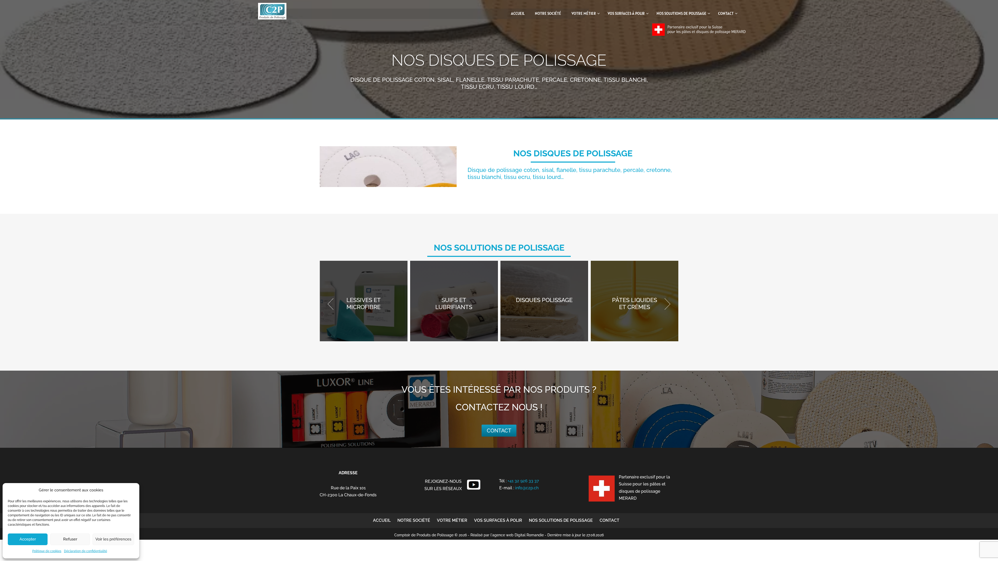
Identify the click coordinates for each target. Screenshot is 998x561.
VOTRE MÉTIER (452, 520)
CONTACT (609, 520)
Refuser (70, 539)
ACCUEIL (382, 520)
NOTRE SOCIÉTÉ (413, 520)
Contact (499, 431)
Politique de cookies (46, 551)
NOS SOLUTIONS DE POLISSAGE (561, 520)
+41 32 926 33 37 (523, 480)
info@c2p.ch (527, 487)
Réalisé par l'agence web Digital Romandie (507, 535)
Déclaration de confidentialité (85, 551)
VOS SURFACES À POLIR (498, 520)
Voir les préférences (113, 539)
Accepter (27, 539)
